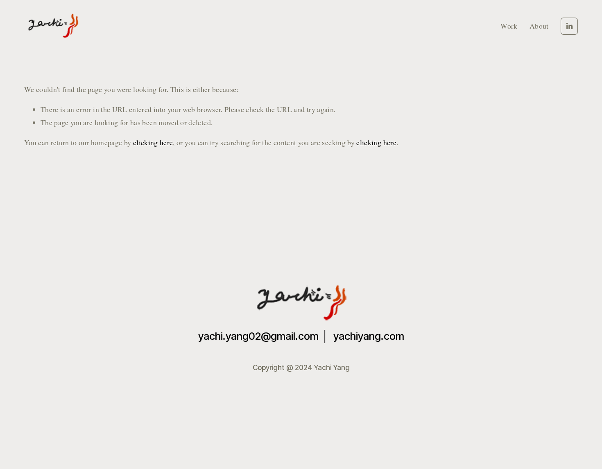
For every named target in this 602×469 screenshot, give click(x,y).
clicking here (153, 142)
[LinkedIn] (569, 26)
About (539, 26)
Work (508, 26)
